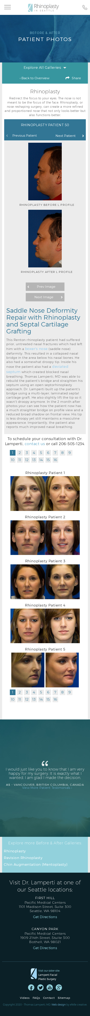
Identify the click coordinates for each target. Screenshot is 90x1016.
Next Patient (65, 136)
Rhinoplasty (15, 851)
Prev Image (46, 287)
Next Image (43, 297)
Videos (25, 998)
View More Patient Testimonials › (47, 787)
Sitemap (64, 998)
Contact (49, 998)
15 (48, 460)
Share (76, 78)
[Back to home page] (45, 8)
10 (12, 460)
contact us (35, 443)
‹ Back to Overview (34, 78)
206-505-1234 (71, 443)
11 (19, 460)
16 (55, 460)
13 (34, 460)
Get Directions (45, 917)
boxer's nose (36, 348)
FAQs (36, 998)
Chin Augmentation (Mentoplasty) (35, 864)
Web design (58, 1004)
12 (26, 460)
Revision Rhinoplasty (23, 857)
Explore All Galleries (42, 67)
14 (41, 460)
